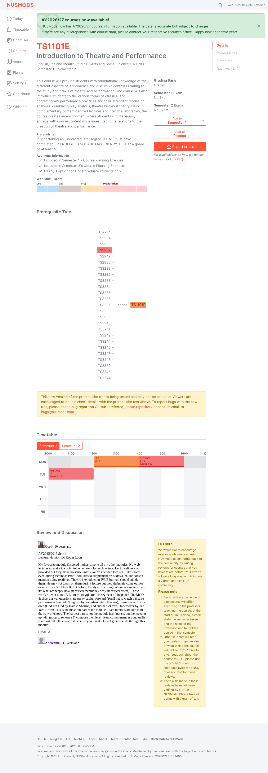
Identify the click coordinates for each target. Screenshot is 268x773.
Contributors (129, 739)
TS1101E (138, 305)
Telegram (55, 739)
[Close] (258, 26)
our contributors (205, 751)
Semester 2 (71, 446)
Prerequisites (227, 53)
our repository (141, 407)
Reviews (227, 68)
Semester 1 (48, 446)
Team (114, 739)
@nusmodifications (118, 751)
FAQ (180, 159)
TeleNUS (79, 739)
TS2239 (104, 250)
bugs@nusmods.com (57, 412)
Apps (92, 739)
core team (164, 751)
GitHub (41, 739)
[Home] (20, 5)
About (103, 739)
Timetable (224, 61)
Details (222, 45)
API (67, 739)
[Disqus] (92, 591)
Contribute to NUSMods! (167, 739)
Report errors (183, 146)
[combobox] (224, 5)
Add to (177, 121)
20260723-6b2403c (169, 756)
